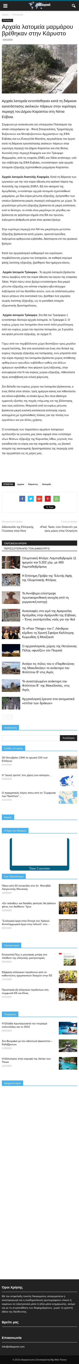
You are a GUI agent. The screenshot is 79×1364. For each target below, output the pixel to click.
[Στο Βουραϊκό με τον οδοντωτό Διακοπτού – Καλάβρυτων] (68, 1045)
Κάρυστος (33, 484)
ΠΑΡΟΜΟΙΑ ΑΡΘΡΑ (15, 543)
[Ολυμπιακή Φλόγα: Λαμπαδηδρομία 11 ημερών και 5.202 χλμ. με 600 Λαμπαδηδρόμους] (11, 562)
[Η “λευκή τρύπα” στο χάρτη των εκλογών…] (68, 779)
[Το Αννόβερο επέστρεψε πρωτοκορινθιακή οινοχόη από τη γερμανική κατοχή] (11, 597)
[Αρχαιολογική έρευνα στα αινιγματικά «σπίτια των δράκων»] (11, 703)
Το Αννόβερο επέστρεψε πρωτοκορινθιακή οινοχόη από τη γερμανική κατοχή (45, 598)
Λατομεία (46, 484)
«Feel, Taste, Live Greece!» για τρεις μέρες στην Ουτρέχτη (58, 528)
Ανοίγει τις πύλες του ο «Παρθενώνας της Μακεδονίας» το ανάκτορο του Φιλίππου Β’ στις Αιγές (48, 668)
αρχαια (20, 484)
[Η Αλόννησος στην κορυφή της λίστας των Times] (68, 1063)
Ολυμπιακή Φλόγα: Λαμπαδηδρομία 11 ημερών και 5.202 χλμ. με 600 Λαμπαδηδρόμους (49, 562)
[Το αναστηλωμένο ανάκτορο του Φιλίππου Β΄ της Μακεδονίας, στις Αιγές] (11, 685)
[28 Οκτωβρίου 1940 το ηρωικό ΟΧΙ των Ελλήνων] (68, 762)
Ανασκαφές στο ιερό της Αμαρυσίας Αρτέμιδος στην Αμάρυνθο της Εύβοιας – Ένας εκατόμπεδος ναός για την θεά (49, 615)
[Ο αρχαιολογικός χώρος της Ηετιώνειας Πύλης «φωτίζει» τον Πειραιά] (11, 650)
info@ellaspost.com (13, 1346)
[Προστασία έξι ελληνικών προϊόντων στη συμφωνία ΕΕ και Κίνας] (68, 994)
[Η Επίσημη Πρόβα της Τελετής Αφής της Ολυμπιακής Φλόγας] (11, 580)
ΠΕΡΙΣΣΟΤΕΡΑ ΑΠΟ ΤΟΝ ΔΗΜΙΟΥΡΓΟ (27, 548)
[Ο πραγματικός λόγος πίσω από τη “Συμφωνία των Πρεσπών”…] (68, 797)
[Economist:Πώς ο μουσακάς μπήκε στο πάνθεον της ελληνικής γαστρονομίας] (68, 959)
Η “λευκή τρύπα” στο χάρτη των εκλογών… (27, 775)
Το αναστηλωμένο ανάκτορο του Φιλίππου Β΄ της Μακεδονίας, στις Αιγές (46, 686)
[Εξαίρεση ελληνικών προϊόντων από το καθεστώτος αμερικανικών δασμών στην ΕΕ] (68, 976)
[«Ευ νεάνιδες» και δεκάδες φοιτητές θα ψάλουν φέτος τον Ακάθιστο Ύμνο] (68, 908)
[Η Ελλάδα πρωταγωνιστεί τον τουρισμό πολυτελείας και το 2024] (68, 1028)
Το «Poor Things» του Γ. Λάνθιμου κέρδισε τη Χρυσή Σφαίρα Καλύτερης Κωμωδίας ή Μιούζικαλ (48, 633)
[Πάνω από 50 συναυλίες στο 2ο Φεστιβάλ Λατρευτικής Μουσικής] (68, 890)
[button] (74, 6)
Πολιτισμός (7, 20)
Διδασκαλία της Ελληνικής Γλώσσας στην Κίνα (18, 528)
